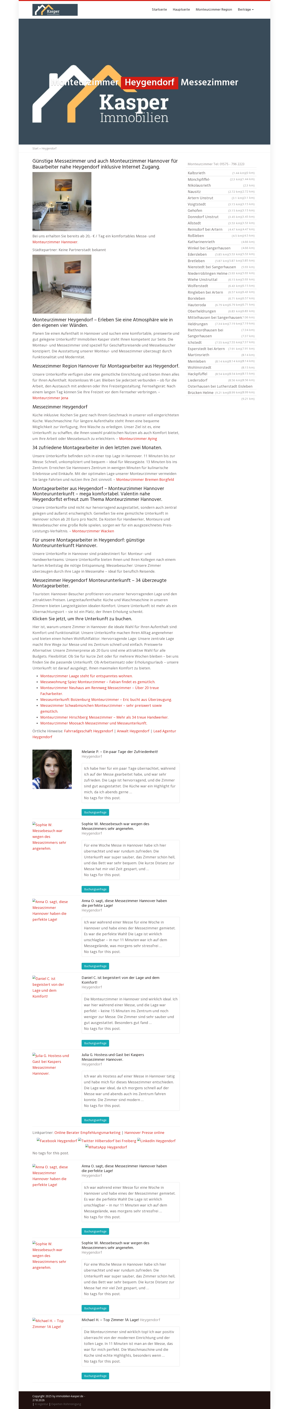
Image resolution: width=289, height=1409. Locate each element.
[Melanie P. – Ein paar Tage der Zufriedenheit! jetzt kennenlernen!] (52, 769)
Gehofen (214, 210)
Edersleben (208, 254)
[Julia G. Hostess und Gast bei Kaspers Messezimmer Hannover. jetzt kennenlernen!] (52, 1072)
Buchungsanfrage (95, 812)
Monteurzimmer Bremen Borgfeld (145, 479)
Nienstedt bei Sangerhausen (221, 266)
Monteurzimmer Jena (50, 397)
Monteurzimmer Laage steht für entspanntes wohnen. (86, 676)
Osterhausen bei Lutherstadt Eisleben (221, 386)
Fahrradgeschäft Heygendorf (88, 731)
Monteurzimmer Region (214, 10)
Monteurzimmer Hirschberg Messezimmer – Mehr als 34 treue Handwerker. (104, 717)
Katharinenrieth (221, 241)
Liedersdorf (214, 380)
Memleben (208, 361)
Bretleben (208, 260)
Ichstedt (208, 342)
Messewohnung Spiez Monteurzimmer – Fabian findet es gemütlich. (97, 681)
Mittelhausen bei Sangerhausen (221, 318)
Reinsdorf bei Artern (214, 229)
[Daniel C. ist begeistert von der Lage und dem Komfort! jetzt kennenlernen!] (52, 995)
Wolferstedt (214, 285)
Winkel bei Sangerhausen (221, 248)
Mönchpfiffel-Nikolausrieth (221, 182)
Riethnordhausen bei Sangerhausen (221, 333)
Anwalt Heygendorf (133, 731)
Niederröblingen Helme (221, 273)
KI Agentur (41, 1404)
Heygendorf (92, 756)
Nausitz (214, 191)
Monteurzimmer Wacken (93, 531)
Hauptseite (181, 10)
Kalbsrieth (217, 172)
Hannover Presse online (144, 1132)
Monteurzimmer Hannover (54, 242)
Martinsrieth (221, 354)
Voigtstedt (214, 204)
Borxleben (214, 298)
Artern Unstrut (215, 197)
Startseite (159, 10)
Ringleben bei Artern (221, 292)
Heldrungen (221, 324)
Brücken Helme (208, 392)
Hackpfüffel (208, 373)
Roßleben (215, 235)
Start (35, 148)
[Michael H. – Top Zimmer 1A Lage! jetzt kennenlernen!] (52, 1337)
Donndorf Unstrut (214, 216)
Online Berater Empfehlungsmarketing (87, 1132)
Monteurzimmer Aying (138, 438)
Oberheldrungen (214, 311)
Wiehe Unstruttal (214, 279)
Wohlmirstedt (221, 367)
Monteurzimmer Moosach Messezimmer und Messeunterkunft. (93, 723)
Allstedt (214, 223)
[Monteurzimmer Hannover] (55, 10)
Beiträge (245, 10)
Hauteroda (208, 304)
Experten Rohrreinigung (66, 1404)
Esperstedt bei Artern (214, 348)
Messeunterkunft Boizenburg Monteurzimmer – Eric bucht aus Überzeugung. (106, 699)
